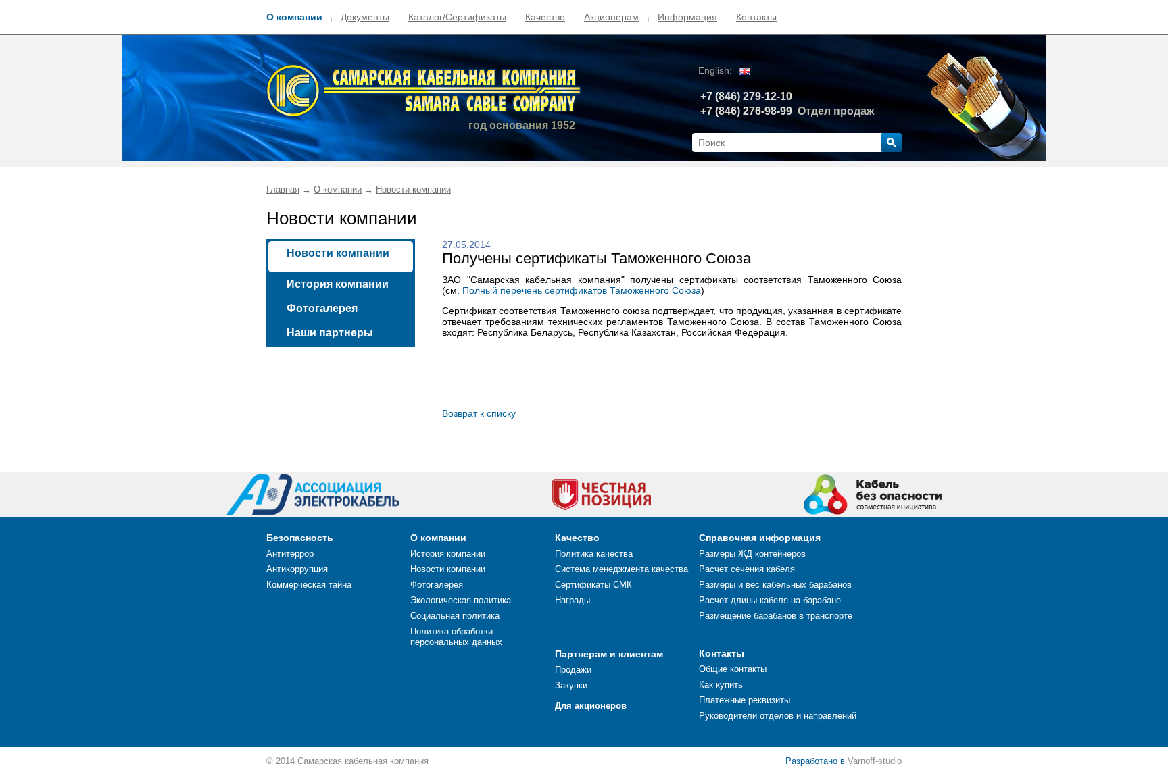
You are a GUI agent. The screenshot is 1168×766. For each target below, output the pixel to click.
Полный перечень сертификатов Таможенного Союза (581, 290)
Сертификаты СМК (593, 585)
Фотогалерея (322, 308)
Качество (545, 16)
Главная (282, 189)
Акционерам (611, 16)
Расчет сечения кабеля (747, 569)
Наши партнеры (330, 332)
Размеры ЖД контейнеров (752, 553)
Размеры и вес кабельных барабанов (775, 585)
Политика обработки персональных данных (456, 636)
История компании (338, 284)
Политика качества (594, 553)
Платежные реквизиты (744, 700)
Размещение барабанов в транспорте (775, 616)
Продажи (573, 670)
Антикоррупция (297, 569)
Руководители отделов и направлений (777, 716)
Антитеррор (290, 553)
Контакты (756, 16)
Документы (365, 16)
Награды (572, 600)
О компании (294, 16)
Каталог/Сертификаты (457, 16)
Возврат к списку (479, 413)
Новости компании (413, 189)
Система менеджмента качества (621, 569)
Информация (687, 16)
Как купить (721, 685)
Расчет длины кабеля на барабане (770, 600)
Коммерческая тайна (308, 585)
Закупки (571, 685)
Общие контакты (732, 669)
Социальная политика (455, 616)
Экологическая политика (460, 600)
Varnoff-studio (875, 761)
